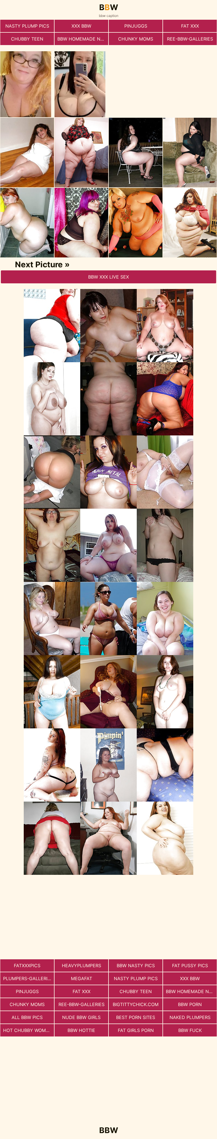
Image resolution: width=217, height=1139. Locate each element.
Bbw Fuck (190, 1030)
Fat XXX (190, 26)
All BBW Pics (27, 1017)
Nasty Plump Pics (27, 26)
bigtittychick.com (136, 1004)
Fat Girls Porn (136, 1030)
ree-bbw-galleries (190, 39)
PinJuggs (135, 26)
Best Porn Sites (135, 1017)
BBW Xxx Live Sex (108, 277)
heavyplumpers (81, 965)
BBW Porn (190, 1004)
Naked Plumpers (190, 1017)
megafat (81, 978)
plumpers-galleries (28, 978)
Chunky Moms (135, 39)
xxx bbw (81, 26)
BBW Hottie (81, 1030)
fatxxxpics (27, 965)
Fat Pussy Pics (190, 965)
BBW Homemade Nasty (82, 39)
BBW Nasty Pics (136, 965)
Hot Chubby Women (27, 1030)
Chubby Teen (27, 39)
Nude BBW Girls (81, 1017)
